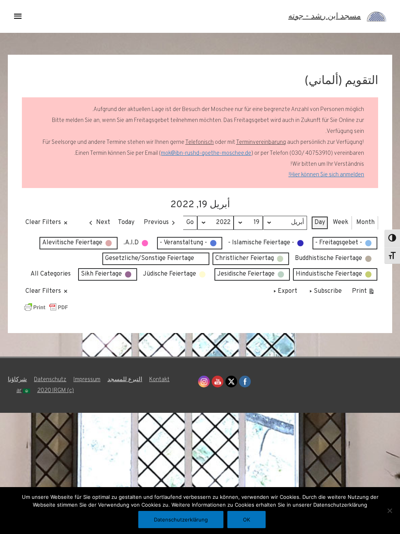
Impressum (86, 379)
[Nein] (390, 510)
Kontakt (159, 379)
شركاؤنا (17, 379)
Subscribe (328, 291)
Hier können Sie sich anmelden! (326, 175)
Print (363, 293)
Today (126, 222)
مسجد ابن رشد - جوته (324, 16)
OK (246, 519)
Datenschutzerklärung (181, 519)
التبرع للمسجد (124, 379)
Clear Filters (43, 222)
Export (287, 291)
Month (365, 222)
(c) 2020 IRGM (55, 390)
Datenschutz (50, 379)
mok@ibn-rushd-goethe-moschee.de (206, 153)
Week (340, 222)
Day (319, 222)
